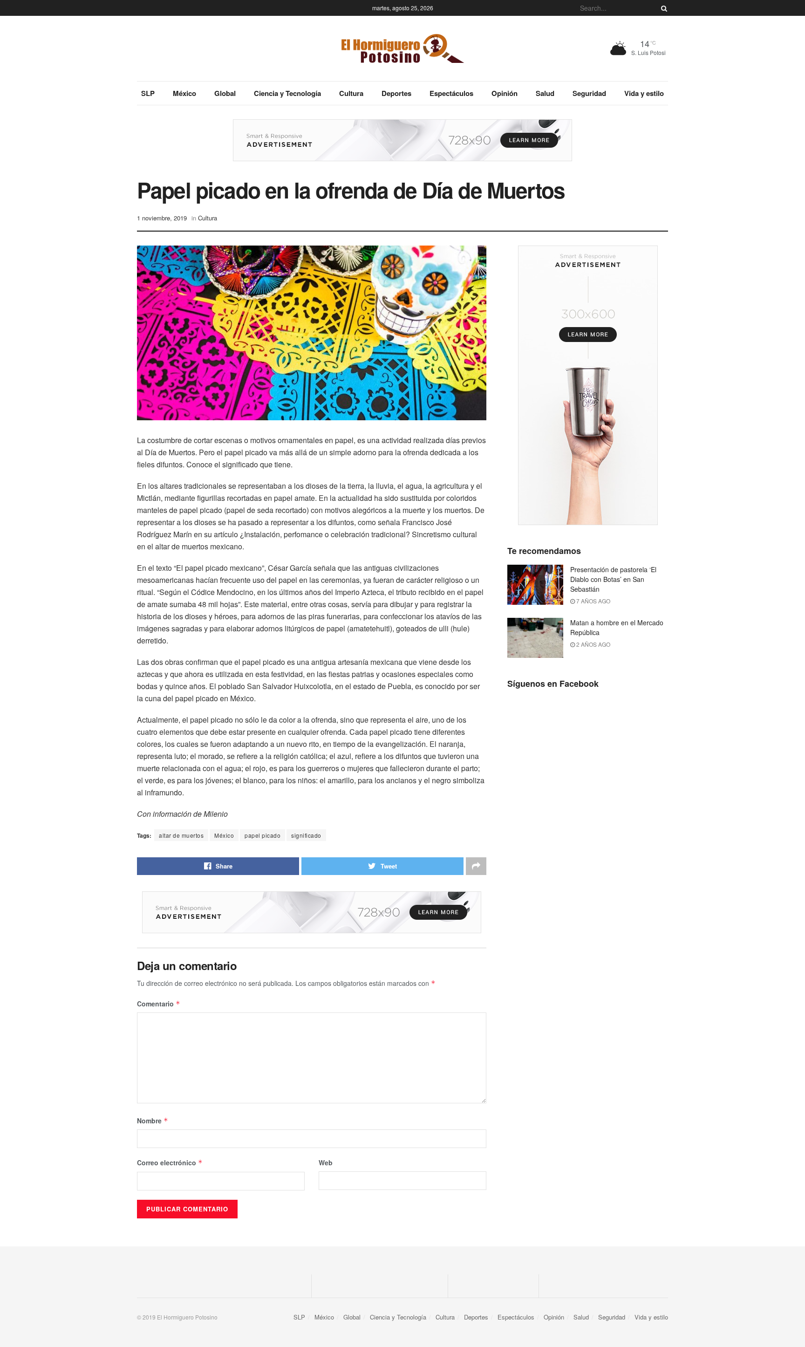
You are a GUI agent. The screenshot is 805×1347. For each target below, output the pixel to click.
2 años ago (592, 644)
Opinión (504, 93)
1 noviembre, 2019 (162, 217)
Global (225, 93)
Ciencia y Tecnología (287, 93)
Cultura (351, 93)
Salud (545, 93)
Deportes (396, 93)
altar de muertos (181, 835)
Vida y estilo (644, 93)
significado (306, 835)
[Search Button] (662, 8)
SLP (148, 93)
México (184, 93)
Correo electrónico (170, 1162)
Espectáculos (451, 93)
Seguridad (589, 93)
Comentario (158, 1003)
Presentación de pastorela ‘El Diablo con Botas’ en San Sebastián (613, 579)
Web (326, 1162)
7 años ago (592, 601)
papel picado (262, 835)
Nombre (152, 1120)
